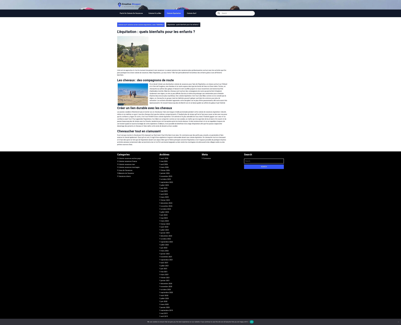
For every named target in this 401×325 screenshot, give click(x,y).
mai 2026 (164, 161)
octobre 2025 (166, 179)
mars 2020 (165, 304)
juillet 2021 (165, 266)
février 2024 (165, 224)
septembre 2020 (167, 292)
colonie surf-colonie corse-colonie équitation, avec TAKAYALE (141, 25)
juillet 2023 (165, 230)
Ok (252, 322)
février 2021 (165, 278)
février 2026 (165, 170)
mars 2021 (165, 275)
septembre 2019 (167, 310)
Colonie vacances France (128, 161)
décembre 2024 (166, 203)
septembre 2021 (167, 260)
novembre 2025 (166, 176)
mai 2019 (164, 313)
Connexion (207, 158)
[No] (398, 322)
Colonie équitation (174, 13)
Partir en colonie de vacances (131, 13)
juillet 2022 (165, 245)
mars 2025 (165, 197)
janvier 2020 (165, 307)
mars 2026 (165, 167)
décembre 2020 (166, 284)
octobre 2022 (166, 239)
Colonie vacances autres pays (130, 158)
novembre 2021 (166, 257)
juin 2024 (164, 215)
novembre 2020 (166, 286)
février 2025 (165, 200)
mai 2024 (164, 218)
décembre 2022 (166, 236)
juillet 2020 (165, 298)
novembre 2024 (166, 206)
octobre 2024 (166, 209)
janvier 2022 (165, 254)
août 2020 (164, 295)
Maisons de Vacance (126, 173)
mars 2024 (165, 221)
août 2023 (164, 227)
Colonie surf (191, 13)
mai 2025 (164, 191)
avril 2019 (164, 316)
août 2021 (164, 263)
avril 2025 (164, 194)
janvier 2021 (165, 280)
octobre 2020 (166, 289)
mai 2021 (164, 272)
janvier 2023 (165, 233)
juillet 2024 (165, 212)
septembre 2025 (167, 182)
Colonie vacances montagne (129, 167)
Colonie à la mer (154, 13)
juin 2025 (164, 188)
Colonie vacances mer (127, 164)
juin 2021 (164, 269)
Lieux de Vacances (125, 170)
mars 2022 (165, 251)
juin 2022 (164, 248)
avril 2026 (164, 164)
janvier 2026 (165, 173)
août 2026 (164, 158)
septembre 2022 (167, 242)
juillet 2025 (165, 185)
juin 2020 (164, 301)
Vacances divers (125, 176)
